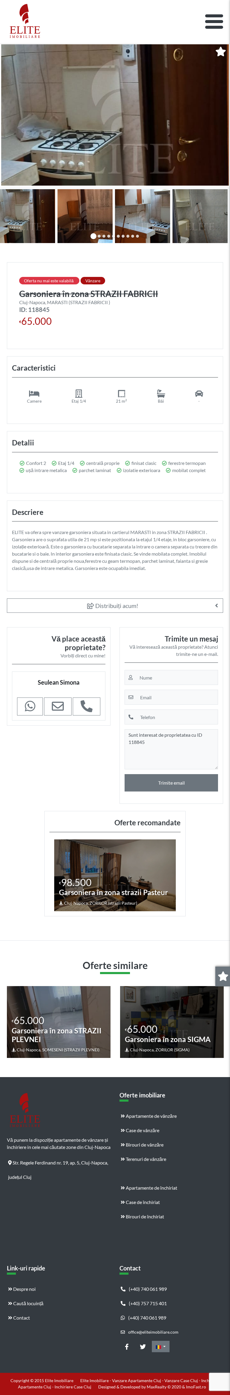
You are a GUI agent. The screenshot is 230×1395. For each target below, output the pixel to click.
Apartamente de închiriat (151, 1188)
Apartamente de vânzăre (151, 1116)
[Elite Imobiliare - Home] (25, 21)
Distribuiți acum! (116, 605)
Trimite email (171, 783)
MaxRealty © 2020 (164, 1386)
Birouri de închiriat (144, 1216)
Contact (21, 1317)
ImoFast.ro (196, 1386)
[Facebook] (126, 1346)
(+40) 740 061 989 (147, 1289)
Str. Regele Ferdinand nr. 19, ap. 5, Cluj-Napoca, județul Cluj (58, 1165)
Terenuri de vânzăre (145, 1159)
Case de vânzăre (142, 1130)
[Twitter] (143, 1346)
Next (218, 1022)
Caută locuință (27, 1303)
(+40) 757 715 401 (147, 1303)
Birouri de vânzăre (144, 1144)
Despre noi (24, 1289)
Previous (12, 1022)
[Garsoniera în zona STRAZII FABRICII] (115, 115)
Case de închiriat (142, 1202)
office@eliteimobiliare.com (152, 1332)
